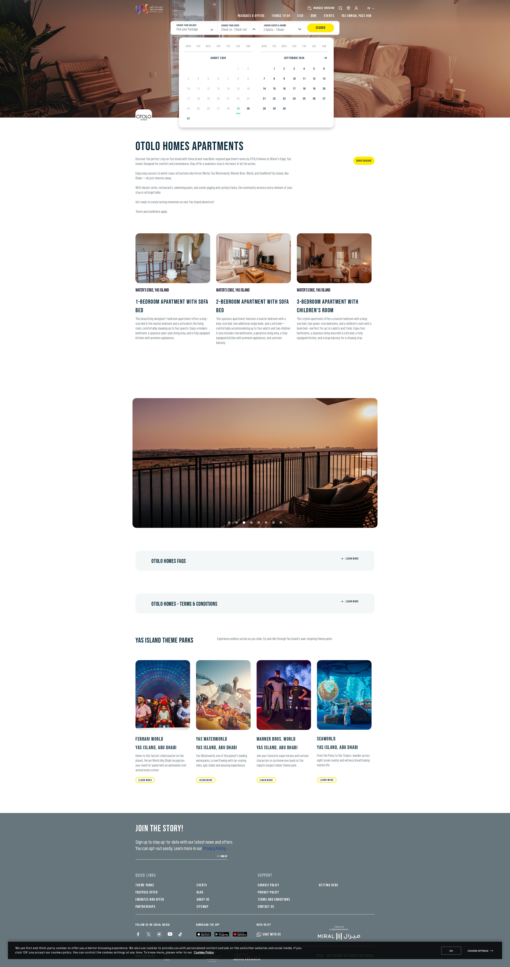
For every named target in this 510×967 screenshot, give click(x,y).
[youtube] (169, 934)
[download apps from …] (203, 934)
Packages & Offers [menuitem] (251, 16)
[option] (238, 69)
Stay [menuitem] (300, 16)
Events (202, 885)
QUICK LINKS (145, 875)
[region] (255, 950)
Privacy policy (268, 892)
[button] (341, 8)
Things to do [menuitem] (281, 16)
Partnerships (145, 907)
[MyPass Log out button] (357, 8)
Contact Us (266, 907)
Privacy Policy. (215, 848)
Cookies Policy (204, 952)
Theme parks (144, 885)
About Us (203, 899)
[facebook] (137, 934)
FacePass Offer (146, 892)
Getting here (328, 885)
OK (451, 950)
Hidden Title (208, 875)
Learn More (352, 558)
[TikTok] (180, 934)
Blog (200, 892)
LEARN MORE (206, 780)
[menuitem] (371, 8)
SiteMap (202, 907)
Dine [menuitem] (314, 16)
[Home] (342, 933)
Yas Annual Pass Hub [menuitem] (356, 16)
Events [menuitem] (329, 16)
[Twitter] (148, 934)
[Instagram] (159, 934)
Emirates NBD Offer (149, 899)
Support (265, 875)
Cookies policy (268, 885)
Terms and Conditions (274, 899)
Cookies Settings (478, 950)
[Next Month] (326, 58)
